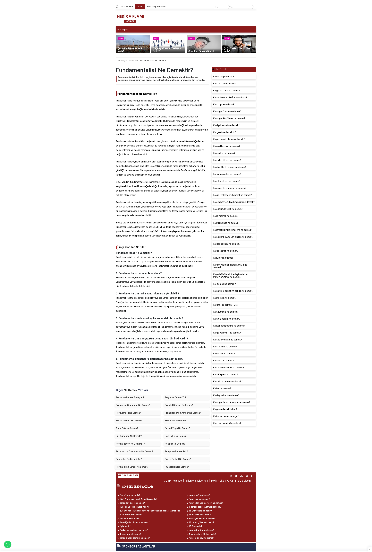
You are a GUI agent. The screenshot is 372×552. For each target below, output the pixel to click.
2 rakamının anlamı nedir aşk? (134, 530)
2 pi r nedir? (125, 526)
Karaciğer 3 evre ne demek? (202, 518)
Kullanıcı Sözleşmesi (197, 480)
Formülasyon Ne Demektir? (130, 443)
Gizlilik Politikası (173, 480)
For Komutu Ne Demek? (128, 412)
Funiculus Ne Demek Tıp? (129, 459)
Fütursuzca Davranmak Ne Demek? (134, 451)
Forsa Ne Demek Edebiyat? (130, 397)
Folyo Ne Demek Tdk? (176, 397)
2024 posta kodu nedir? (131, 515)
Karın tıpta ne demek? (130, 518)
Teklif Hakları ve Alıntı (223, 480)
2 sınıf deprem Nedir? (130, 495)
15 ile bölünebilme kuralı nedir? (134, 507)
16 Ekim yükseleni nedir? (200, 511)
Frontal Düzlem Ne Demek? (179, 405)
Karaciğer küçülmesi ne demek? (135, 522)
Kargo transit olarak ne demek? (135, 538)
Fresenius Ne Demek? (176, 420)
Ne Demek (133, 60)
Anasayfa (122, 29)
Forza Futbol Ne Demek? (178, 459)
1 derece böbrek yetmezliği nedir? (205, 507)
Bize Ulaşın (244, 480)
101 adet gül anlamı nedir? (201, 522)
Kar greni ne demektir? (130, 534)
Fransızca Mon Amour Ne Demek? (183, 412)
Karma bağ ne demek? (156, 7)
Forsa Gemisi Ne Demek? (129, 420)
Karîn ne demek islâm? (199, 499)
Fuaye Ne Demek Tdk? (176, 451)
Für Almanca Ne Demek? (129, 436)
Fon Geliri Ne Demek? (176, 436)
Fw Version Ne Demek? (177, 466)
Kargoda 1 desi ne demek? (132, 503)
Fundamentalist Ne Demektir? (153, 60)
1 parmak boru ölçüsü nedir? (202, 534)
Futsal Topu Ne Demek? (177, 428)
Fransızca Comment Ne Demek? (133, 405)
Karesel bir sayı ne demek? (201, 538)
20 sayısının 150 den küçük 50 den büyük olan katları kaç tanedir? (150, 511)
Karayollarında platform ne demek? (206, 503)
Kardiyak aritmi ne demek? (201, 530)
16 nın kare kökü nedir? (200, 515)
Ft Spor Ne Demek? (175, 443)
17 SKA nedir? (195, 526)
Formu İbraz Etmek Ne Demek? (132, 466)
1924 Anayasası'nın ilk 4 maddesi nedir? (138, 499)
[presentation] (215, 7)
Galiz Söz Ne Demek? (127, 428)
